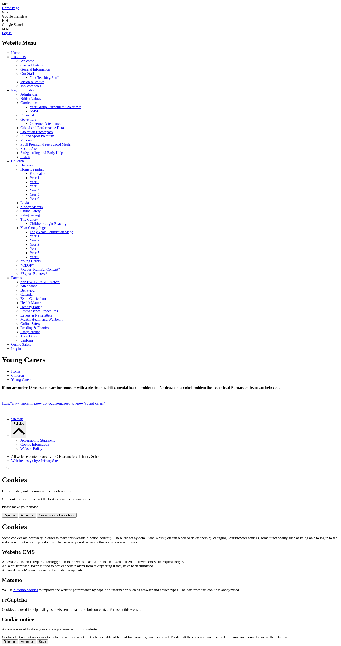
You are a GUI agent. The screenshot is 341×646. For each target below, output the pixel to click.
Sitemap (17, 419)
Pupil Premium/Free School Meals (45, 144)
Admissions (29, 94)
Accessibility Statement (37, 440)
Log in (7, 33)
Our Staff (27, 73)
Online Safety (30, 211)
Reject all (10, 515)
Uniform (26, 340)
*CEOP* (27, 265)
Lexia (24, 203)
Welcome (27, 61)
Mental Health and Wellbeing (41, 319)
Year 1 (34, 178)
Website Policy (31, 449)
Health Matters (31, 303)
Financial (27, 115)
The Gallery (29, 219)
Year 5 (34, 194)
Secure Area (29, 149)
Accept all (27, 515)
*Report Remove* (33, 274)
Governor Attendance (45, 123)
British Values (30, 98)
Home (15, 53)
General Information (35, 69)
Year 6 (34, 199)
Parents (16, 278)
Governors (28, 119)
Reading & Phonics (34, 328)
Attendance (28, 286)
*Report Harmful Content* (40, 269)
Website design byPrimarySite (34, 461)
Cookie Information (34, 444)
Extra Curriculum (33, 299)
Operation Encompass (36, 132)
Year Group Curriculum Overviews (55, 107)
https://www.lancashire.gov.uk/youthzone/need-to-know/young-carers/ (53, 403)
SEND (25, 157)
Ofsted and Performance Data (42, 128)
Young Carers (30, 261)
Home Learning (32, 169)
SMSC (35, 111)
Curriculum (28, 103)
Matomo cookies (25, 590)
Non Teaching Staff (44, 78)
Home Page (10, 8)
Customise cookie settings (57, 515)
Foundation (38, 174)
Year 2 (34, 182)
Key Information (23, 90)
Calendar (27, 294)
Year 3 (34, 186)
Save (42, 641)
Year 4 (34, 190)
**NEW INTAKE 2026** (40, 282)
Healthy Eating (31, 307)
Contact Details (31, 65)
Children (17, 161)
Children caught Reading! (49, 224)
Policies (26, 140)
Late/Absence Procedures (39, 311)
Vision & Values (32, 82)
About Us (18, 57)
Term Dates (28, 336)
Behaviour (28, 165)
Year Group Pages (33, 228)
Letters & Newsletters (36, 315)
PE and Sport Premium (37, 136)
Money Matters (31, 207)
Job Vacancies (30, 86)
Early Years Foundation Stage (51, 232)
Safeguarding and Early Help (41, 153)
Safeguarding (30, 215)
